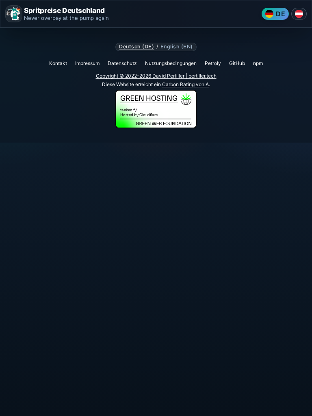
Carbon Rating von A (185, 84)
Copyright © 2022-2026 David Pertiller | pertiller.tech (156, 76)
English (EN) (176, 46)
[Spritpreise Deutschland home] (13, 13)
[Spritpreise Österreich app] (299, 14)
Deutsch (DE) (136, 46)
